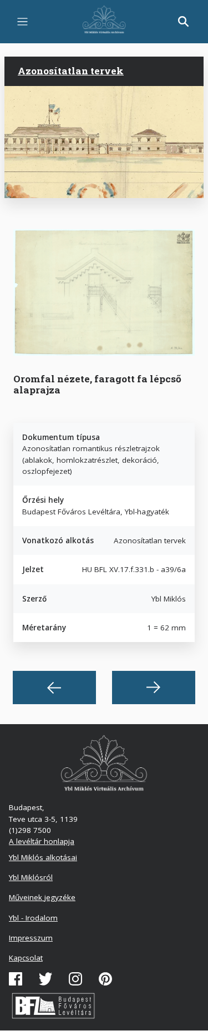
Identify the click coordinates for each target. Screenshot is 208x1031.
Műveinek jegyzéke (42, 897)
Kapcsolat (26, 958)
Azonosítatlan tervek (71, 70)
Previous (54, 687)
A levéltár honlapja (41, 841)
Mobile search (183, 22)
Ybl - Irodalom (33, 918)
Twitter (45, 979)
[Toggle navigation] (22, 22)
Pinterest (105, 979)
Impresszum (31, 938)
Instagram (75, 979)
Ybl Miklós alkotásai (43, 857)
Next (153, 687)
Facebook (15, 979)
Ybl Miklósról (31, 877)
